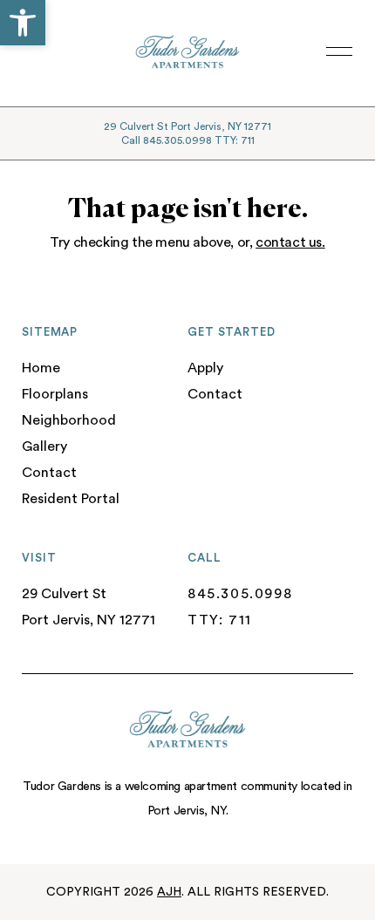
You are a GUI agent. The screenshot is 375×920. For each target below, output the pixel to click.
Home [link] (41, 368)
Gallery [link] (44, 446)
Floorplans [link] (55, 394)
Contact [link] (49, 473)
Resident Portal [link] (70, 499)
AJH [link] (169, 892)
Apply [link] (205, 368)
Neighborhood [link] (69, 420)
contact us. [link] (290, 242)
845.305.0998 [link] (240, 594)
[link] (22, 22)
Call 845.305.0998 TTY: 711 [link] (188, 140)
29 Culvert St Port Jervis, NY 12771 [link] (187, 126)
